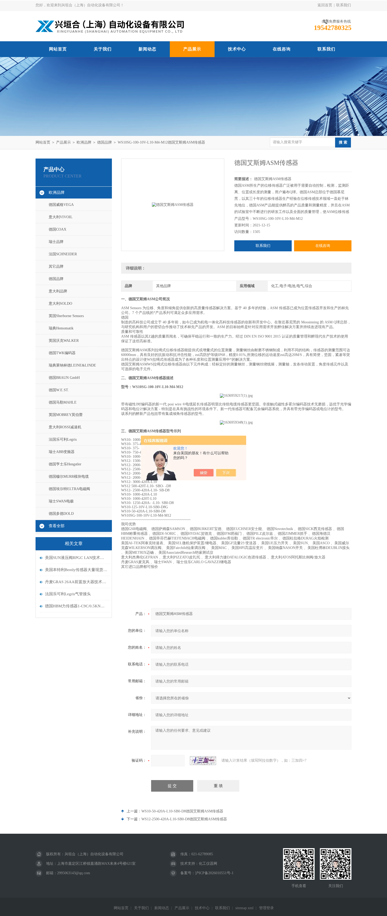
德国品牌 (104, 142)
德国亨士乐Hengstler (65, 464)
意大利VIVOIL (61, 217)
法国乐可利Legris (63, 439)
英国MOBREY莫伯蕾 (66, 415)
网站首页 (58, 49)
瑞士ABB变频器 (62, 452)
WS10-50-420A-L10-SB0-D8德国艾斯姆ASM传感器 (182, 811)
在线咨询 (282, 49)
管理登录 (266, 908)
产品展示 (192, 49)
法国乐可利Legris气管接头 (68, 594)
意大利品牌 (58, 291)
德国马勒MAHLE (63, 402)
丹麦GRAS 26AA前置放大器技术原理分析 (76, 582)
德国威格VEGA (61, 205)
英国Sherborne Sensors (66, 316)
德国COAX (57, 229)
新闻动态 (147, 49)
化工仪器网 (208, 864)
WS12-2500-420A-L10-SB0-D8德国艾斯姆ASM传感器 (184, 819)
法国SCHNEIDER (63, 254)
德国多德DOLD (61, 514)
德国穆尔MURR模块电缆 (69, 477)
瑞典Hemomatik (61, 328)
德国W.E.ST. (59, 390)
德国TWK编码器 (62, 353)
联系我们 (343, 5)
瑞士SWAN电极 (61, 501)
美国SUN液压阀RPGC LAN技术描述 (76, 558)
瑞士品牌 (56, 242)
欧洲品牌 (84, 142)
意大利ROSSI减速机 (65, 427)
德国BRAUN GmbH (64, 378)
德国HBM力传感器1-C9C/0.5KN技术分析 (76, 606)
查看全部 (56, 526)
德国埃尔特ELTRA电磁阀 (69, 489)
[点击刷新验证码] (203, 760)
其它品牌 (56, 266)
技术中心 (237, 49)
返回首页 (324, 5)
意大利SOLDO (60, 304)
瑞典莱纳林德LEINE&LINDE (72, 365)
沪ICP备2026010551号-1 (214, 873)
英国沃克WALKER (64, 341)
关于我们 (103, 49)
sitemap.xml (244, 908)
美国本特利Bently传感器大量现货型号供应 (76, 570)
